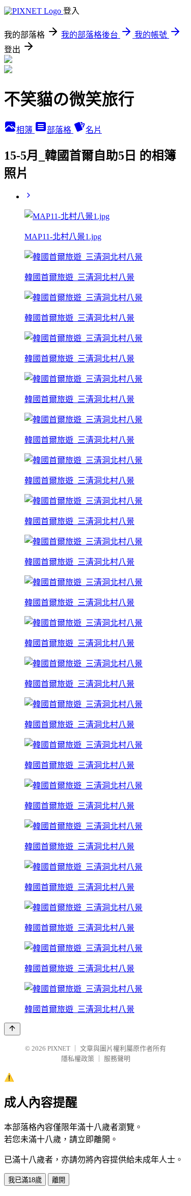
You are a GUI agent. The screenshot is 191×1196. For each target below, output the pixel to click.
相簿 (25, 130)
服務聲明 (117, 1058)
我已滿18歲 (25, 1180)
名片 (94, 130)
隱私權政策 (77, 1058)
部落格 (60, 130)
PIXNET (58, 1048)
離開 (58, 1180)
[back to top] (12, 1029)
